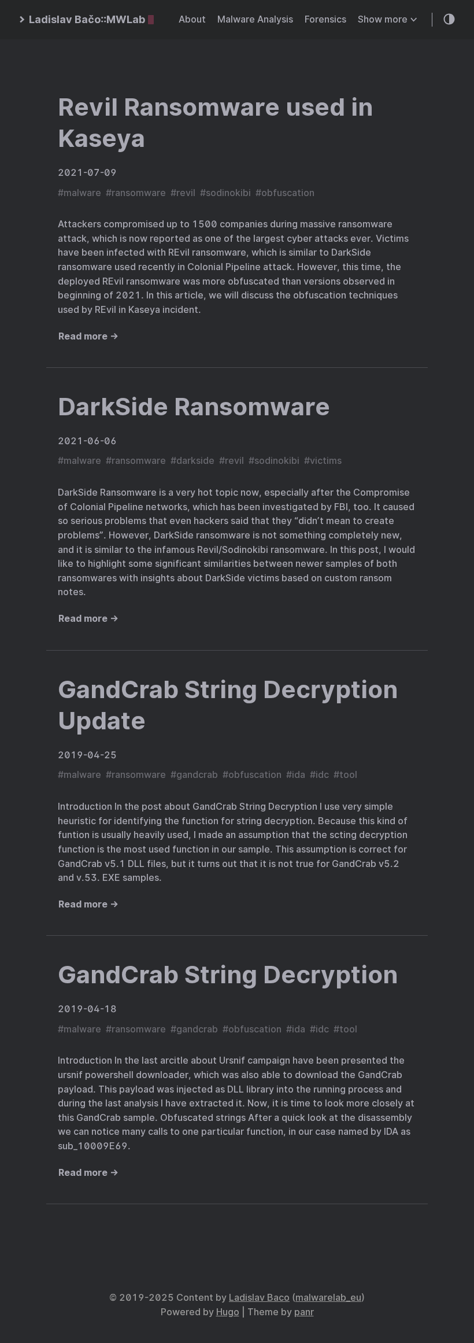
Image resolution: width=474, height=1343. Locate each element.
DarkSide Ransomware (194, 406)
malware (82, 192)
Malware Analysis (255, 19)
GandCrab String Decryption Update (228, 705)
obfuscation (287, 192)
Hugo (227, 1312)
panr (304, 1312)
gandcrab (197, 774)
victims (326, 460)
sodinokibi (228, 192)
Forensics (325, 19)
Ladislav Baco (259, 1297)
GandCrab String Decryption (228, 974)
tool (348, 774)
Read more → (88, 336)
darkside (195, 460)
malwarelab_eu (328, 1297)
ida (298, 774)
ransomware (139, 192)
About (192, 19)
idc (322, 774)
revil (185, 192)
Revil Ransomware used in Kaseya (215, 123)
